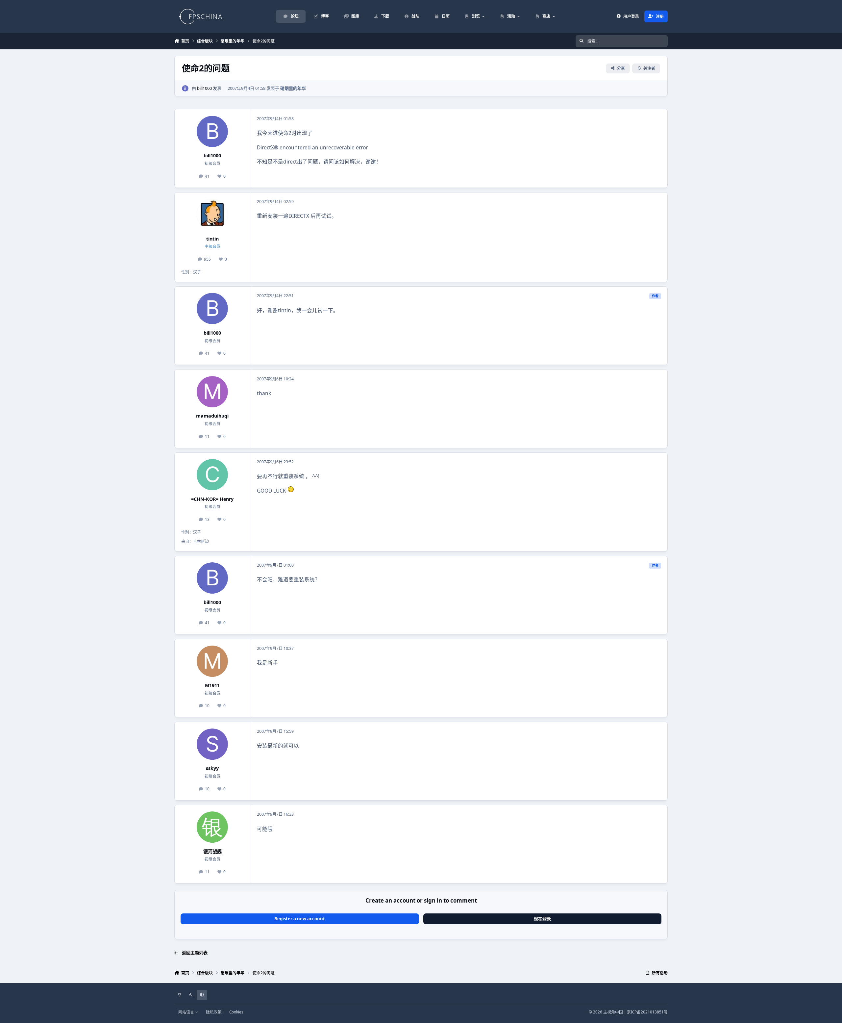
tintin (212, 239)
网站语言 (186, 1011)
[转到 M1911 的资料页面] (212, 661)
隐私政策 (214, 1011)
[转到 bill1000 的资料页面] (185, 88)
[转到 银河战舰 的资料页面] (212, 827)
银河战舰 (212, 851)
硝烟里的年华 (293, 88)
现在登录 (542, 919)
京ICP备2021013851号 (647, 1011)
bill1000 (204, 88)
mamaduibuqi (212, 416)
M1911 (212, 685)
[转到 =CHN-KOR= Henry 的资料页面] (212, 474)
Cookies (236, 1011)
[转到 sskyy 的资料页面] (212, 744)
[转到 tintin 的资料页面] (212, 214)
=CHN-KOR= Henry (212, 499)
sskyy (212, 768)
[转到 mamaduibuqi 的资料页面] (212, 391)
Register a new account (299, 919)
